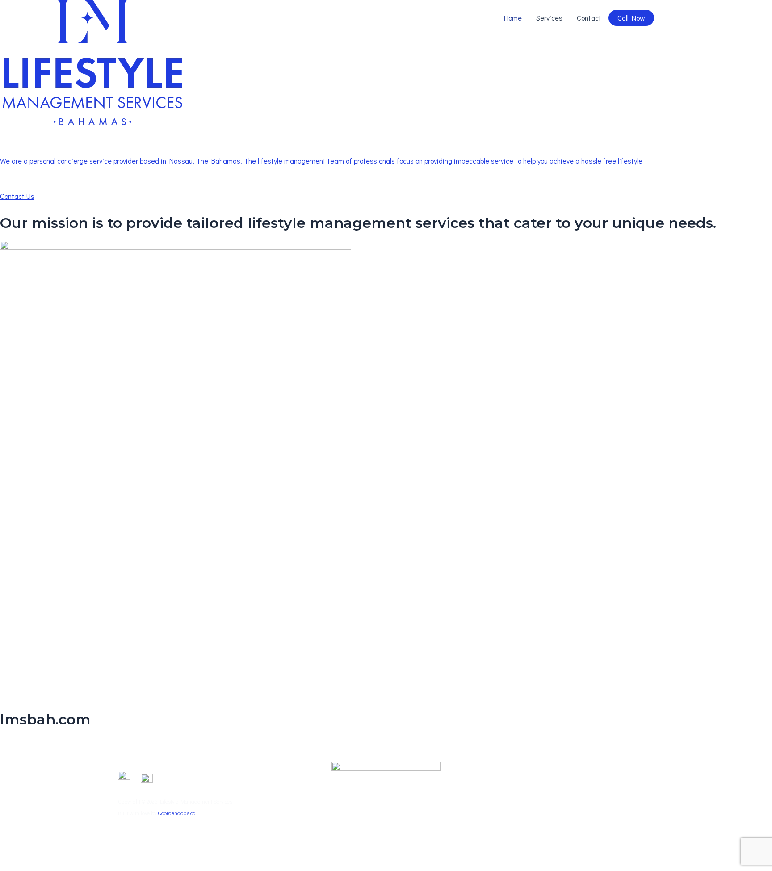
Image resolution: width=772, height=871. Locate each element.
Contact (589, 17)
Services (549, 17)
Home (513, 17)
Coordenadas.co (176, 812)
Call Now (631, 17)
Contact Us (17, 196)
